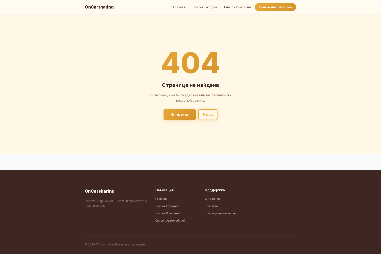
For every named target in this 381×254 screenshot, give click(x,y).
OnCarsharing (99, 7)
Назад (208, 114)
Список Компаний (237, 7)
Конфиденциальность (220, 213)
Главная (179, 7)
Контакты (211, 206)
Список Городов (204, 7)
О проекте (212, 198)
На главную (180, 114)
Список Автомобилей (275, 7)
